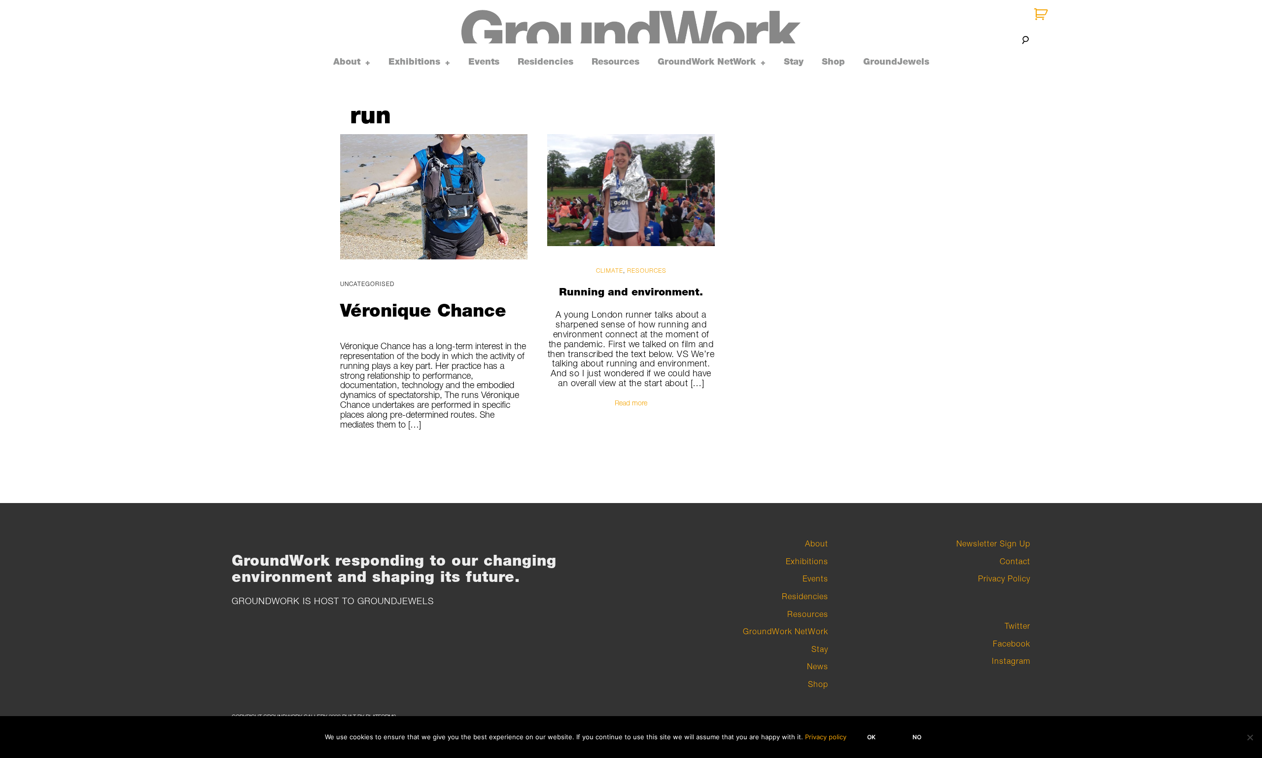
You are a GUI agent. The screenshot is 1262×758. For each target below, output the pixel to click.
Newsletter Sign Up (993, 543)
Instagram (1011, 660)
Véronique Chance (423, 310)
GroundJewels (896, 62)
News (817, 666)
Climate (609, 270)
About (346, 62)
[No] (1250, 737)
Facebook (1011, 643)
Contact (1015, 561)
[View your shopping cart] (1042, 14)
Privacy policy (825, 737)
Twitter (1017, 625)
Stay (794, 62)
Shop (833, 62)
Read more (631, 402)
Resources (615, 62)
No (916, 737)
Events (483, 62)
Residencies (545, 62)
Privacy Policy (1004, 578)
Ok (871, 737)
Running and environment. (631, 291)
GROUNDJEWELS (395, 601)
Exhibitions (414, 62)
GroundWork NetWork (707, 62)
